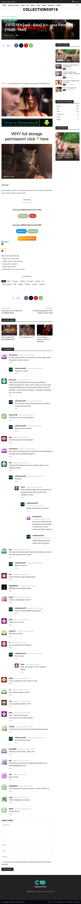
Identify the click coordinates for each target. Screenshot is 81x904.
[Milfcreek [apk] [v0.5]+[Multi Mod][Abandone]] (9, 330)
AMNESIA (4, 83)
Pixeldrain (23, 216)
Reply (10, 362)
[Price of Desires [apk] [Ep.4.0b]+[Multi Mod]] (58, 82)
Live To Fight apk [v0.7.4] (26, 337)
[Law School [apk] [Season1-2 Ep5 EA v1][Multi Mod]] (45, 330)
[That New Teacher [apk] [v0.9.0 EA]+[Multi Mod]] (58, 66)
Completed (60, 60)
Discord (77, 1)
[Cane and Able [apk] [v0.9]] (58, 89)
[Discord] (73, 1)
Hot (7, 16)
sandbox (34, 284)
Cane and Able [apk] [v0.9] (69, 88)
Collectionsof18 (20, 368)
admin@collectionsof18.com (45, 891)
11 (69, 157)
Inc (42, 281)
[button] (77, 5)
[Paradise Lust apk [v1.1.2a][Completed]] (67, 146)
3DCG (8, 281)
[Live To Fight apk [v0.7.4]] (27, 330)
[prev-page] (56, 94)
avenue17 (12, 631)
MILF (15, 284)
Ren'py (15, 20)
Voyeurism (42, 284)
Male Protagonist (7, 284)
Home (3, 16)
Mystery (21, 284)
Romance (27, 284)
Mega (32, 216)
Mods (10, 20)
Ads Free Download (27, 238)
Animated (15, 281)
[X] (21, 45)
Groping (37, 281)
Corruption (30, 281)
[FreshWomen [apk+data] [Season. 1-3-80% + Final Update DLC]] (58, 73)
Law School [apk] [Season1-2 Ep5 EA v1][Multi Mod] (43, 339)
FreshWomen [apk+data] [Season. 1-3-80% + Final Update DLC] (71, 73)
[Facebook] (16, 45)
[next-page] (60, 94)
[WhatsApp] (31, 45)
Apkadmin (21, 231)
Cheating (22, 281)
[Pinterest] (26, 45)
